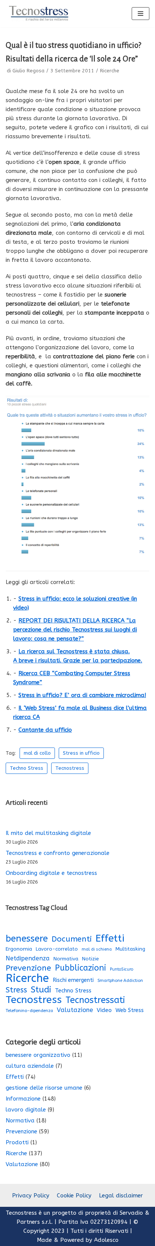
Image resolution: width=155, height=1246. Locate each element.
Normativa (65, 959)
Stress (16, 990)
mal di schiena (97, 949)
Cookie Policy (74, 1195)
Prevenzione (28, 967)
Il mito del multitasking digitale (48, 833)
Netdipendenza (28, 958)
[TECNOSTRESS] (39, 13)
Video (104, 1010)
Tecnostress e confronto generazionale (57, 853)
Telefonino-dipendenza (29, 1010)
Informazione (23, 1098)
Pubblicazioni (80, 967)
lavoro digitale (26, 1109)
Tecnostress (69, 768)
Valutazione (75, 1010)
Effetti (110, 938)
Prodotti (17, 1142)
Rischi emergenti (73, 980)
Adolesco (106, 1240)
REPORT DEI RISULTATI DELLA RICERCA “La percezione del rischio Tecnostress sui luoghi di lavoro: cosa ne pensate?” (75, 629)
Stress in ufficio (81, 753)
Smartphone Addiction (120, 980)
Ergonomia (19, 949)
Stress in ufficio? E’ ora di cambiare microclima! (82, 695)
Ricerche (109, 70)
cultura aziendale (30, 1066)
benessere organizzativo (38, 1055)
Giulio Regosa (28, 70)
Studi (41, 989)
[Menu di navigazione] (140, 13)
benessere (27, 938)
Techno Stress (26, 768)
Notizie (90, 959)
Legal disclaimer (121, 1195)
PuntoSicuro (121, 969)
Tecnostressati (95, 999)
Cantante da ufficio (45, 729)
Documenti (72, 938)
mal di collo (37, 753)
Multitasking (130, 949)
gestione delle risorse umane (44, 1087)
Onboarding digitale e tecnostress (51, 873)
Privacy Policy (30, 1195)
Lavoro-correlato (57, 949)
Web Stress (129, 1010)
